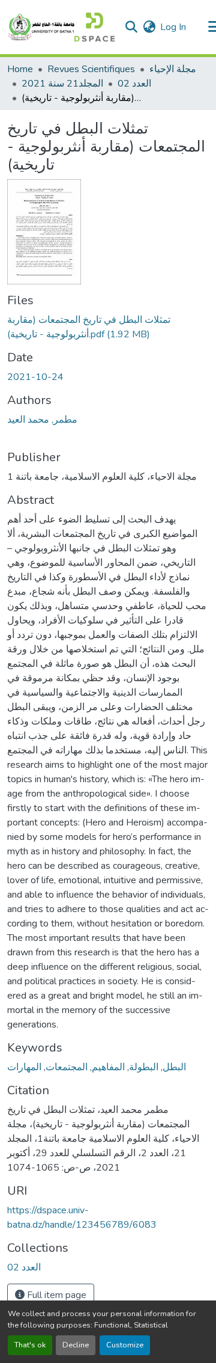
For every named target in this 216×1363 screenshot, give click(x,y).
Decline (75, 1345)
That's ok (30, 1345)
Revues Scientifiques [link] (91, 69)
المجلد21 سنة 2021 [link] (62, 83)
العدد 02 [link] (134, 83)
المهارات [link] (24, 1067)
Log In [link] (173, 27)
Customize (124, 1345)
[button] (61, 27)
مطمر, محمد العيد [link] (42, 419)
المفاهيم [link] (108, 1067)
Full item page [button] (55, 1295)
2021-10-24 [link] (35, 377)
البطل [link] (174, 1067)
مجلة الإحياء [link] (172, 69)
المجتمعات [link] (67, 1067)
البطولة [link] (143, 1067)
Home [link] (20, 69)
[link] (108, 327)
